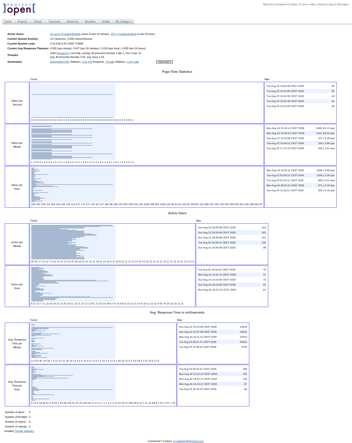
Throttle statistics (24, 431)
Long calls (133, 61)
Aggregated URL (59, 61)
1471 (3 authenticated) (124, 34)
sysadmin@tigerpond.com (188, 441)
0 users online (308, 4)
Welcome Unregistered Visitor (280, 4)
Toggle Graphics (164, 62)
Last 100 (87, 61)
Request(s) (63, 53)
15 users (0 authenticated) (65, 34)
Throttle (110, 61)
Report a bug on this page (333, 4)
